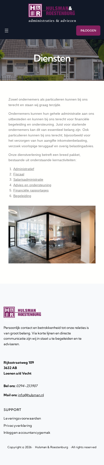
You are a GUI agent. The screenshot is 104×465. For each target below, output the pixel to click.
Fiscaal (18, 174)
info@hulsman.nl (31, 395)
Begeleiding (22, 196)
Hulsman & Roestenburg (51, 447)
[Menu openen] (6, 30)
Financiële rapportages (31, 190)
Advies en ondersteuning (32, 185)
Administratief (23, 169)
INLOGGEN (88, 30)
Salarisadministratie (28, 179)
